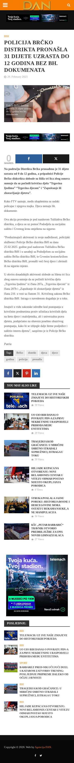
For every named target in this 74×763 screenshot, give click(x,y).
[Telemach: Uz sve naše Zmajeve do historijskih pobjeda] (16, 400)
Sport (23, 663)
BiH (6, 36)
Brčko (19, 352)
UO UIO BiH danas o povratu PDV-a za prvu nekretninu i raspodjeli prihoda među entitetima (49, 422)
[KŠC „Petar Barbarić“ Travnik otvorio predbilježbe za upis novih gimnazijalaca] (16, 531)
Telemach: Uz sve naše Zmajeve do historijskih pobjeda (50, 398)
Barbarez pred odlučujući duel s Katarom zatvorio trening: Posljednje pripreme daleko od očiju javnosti (44, 672)
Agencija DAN (43, 747)
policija (23, 359)
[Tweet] (56, 158)
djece (55, 352)
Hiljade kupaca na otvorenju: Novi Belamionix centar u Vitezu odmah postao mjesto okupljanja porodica (47, 477)
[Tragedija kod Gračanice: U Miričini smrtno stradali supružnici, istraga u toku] (16, 448)
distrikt (32, 352)
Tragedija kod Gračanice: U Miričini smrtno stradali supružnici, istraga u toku (47, 448)
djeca (44, 352)
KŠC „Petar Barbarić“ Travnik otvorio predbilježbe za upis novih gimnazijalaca (47, 530)
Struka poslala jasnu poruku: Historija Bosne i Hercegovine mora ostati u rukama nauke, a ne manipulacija (50, 505)
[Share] (28, 158)
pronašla (37, 359)
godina (10, 359)
